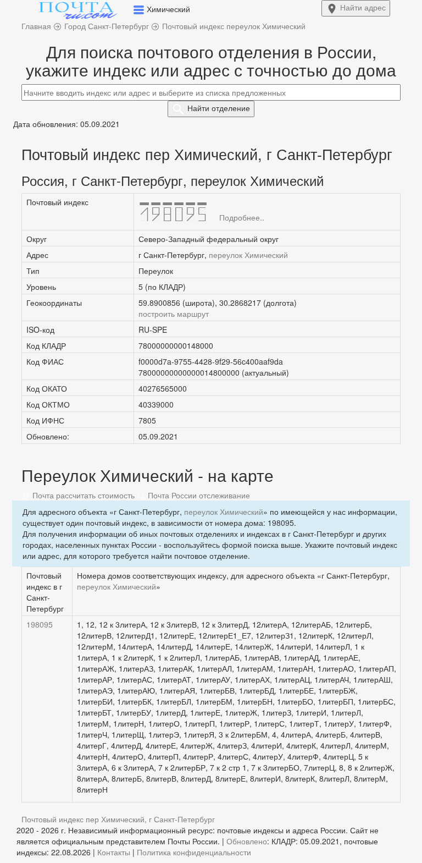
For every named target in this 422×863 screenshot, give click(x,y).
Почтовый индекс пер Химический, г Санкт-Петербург (118, 818)
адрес (363, 7)
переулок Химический (248, 254)
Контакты (113, 851)
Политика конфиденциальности (194, 851)
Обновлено (246, 840)
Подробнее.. (241, 217)
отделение (218, 107)
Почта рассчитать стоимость (82, 495)
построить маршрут (173, 313)
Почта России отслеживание (198, 495)
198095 (39, 624)
